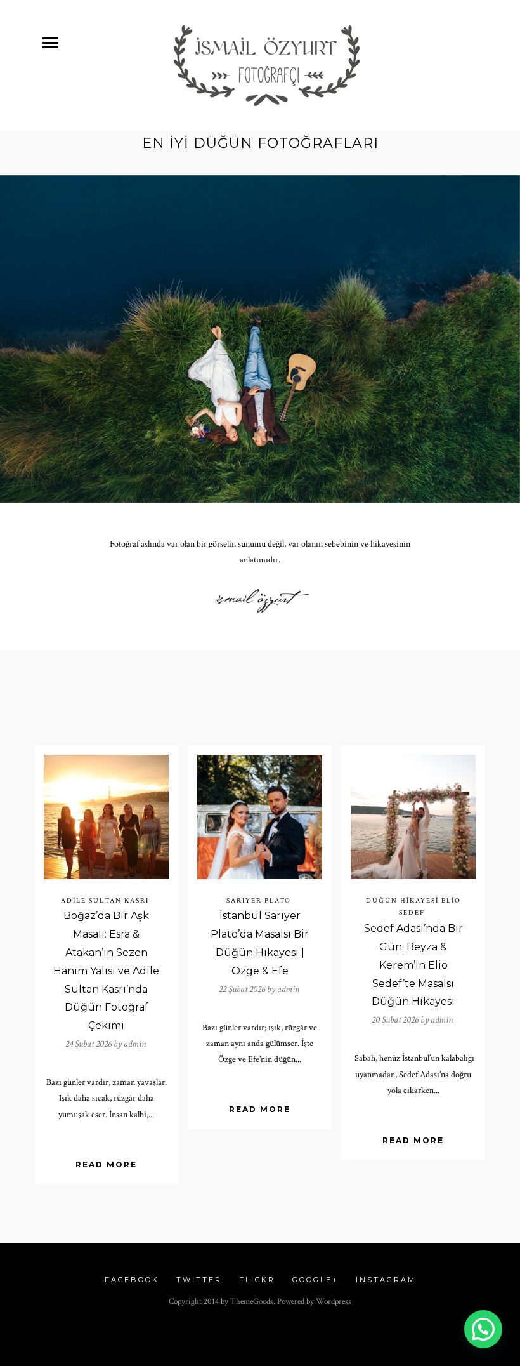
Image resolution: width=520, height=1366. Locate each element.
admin (135, 1044)
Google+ (315, 1279)
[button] (483, 1329)
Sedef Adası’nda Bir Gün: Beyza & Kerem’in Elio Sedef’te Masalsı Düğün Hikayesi (413, 964)
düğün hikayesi (402, 900)
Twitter (199, 1279)
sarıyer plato (258, 900)
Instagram (386, 1279)
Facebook (132, 1279)
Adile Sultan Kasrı (105, 900)
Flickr (257, 1279)
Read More (106, 1164)
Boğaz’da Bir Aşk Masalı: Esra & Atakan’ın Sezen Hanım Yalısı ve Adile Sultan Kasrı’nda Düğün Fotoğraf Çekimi (106, 970)
